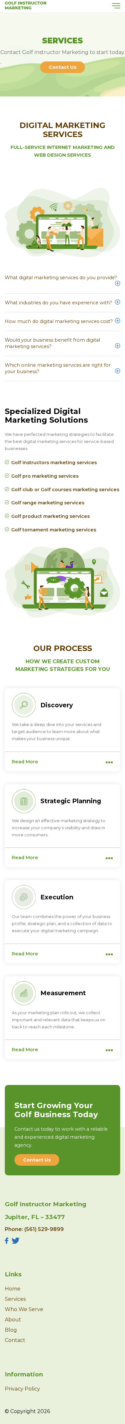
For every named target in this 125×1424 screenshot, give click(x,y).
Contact (15, 1340)
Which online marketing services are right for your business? (58, 368)
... (109, 760)
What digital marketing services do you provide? (61, 277)
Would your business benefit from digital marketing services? (52, 343)
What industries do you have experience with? (58, 303)
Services (15, 1299)
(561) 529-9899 (44, 1229)
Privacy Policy (22, 1389)
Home (13, 1289)
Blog (11, 1330)
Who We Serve (24, 1309)
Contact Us (63, 67)
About (13, 1320)
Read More (25, 762)
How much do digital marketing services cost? (59, 321)
